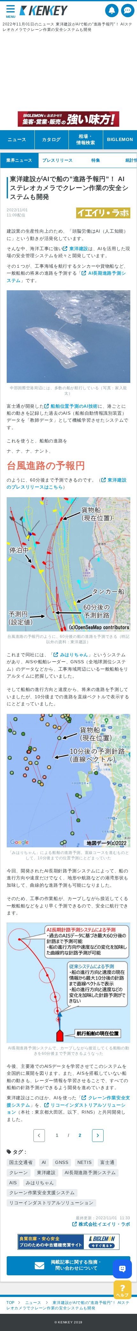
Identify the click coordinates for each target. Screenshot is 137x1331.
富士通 (107, 1162)
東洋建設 (78, 248)
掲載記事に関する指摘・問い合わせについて (77, 1265)
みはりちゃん (74, 654)
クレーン (18, 1172)
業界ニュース (19, 160)
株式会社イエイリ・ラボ (104, 1224)
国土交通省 (21, 1162)
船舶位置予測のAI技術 (74, 406)
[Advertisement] (68, 72)
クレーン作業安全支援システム (42, 1192)
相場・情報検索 (85, 139)
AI (44, 1162)
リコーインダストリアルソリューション (51, 1202)
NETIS (84, 1162)
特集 (95, 160)
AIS (13, 1182)
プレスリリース (57, 160)
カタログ (51, 139)
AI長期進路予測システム (90, 1172)
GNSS (61, 1162)
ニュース (17, 139)
